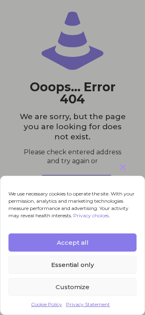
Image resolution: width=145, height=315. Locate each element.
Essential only (72, 265)
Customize (72, 287)
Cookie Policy (46, 304)
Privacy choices (91, 215)
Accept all (73, 242)
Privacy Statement (88, 304)
